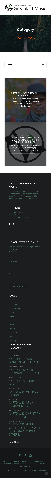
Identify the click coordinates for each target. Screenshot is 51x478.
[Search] (25, 64)
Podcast (13, 337)
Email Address (14, 251)
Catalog (16, 304)
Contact (13, 341)
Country (12, 274)
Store (12, 300)
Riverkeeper (6, 464)
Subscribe (14, 317)
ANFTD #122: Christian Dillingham (24, 415)
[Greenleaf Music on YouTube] (30, 456)
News (12, 325)
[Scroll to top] (46, 473)
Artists (13, 321)
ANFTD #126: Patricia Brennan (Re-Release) (25, 371)
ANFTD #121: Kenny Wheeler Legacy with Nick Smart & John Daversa (25, 429)
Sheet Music (17, 308)
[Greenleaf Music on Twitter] (25, 456)
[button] (45, 7)
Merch (15, 312)
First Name (13, 262)
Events (13, 329)
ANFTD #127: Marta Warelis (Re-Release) (24, 360)
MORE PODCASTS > (16, 442)
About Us (14, 333)
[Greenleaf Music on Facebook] (20, 456)
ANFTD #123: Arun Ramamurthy (21, 404)
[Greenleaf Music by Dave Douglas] (25, 7)
